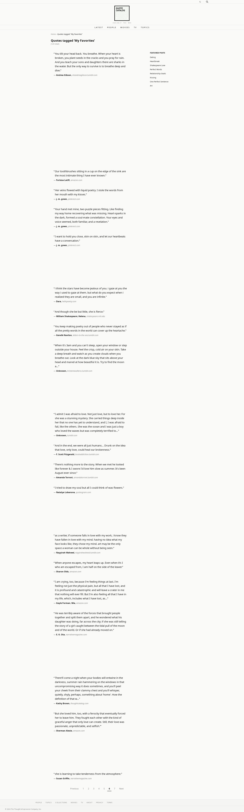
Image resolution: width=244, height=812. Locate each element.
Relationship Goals (158, 73)
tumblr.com (72, 435)
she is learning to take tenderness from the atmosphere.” (88, 774)
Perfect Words (156, 69)
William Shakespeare (66, 316)
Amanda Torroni (64, 477)
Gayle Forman (63, 603)
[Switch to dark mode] (200, 1)
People (111, 27)
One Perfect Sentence (159, 81)
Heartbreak (154, 61)
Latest (99, 27)
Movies (125, 27)
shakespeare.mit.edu (96, 316)
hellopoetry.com (69, 301)
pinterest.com (74, 199)
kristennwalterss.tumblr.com (79, 370)
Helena (82, 316)
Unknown (61, 370)
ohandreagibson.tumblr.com (84, 75)
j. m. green (61, 199)
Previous (74, 788)
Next (121, 788)
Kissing (153, 77)
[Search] (207, 2)
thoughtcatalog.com (79, 703)
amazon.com (76, 180)
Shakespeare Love (157, 65)
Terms (110, 802)
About (90, 802)
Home (53, 34)
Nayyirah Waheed (65, 552)
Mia (73, 603)
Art (151, 85)
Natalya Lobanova (65, 492)
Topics (145, 27)
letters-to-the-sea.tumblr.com (85, 335)
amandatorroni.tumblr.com (86, 477)
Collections (61, 802)
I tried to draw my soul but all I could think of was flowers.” (89, 487)
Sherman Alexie (64, 730)
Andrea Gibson (63, 75)
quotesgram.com (83, 492)
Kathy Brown (63, 703)
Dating (153, 57)
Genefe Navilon (64, 335)
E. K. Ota (60, 634)
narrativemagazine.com (76, 634)
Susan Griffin (63, 778)
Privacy (99, 802)
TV (135, 27)
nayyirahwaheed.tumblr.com (87, 552)
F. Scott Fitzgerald (65, 454)
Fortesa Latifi (63, 180)
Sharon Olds (62, 571)
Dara (58, 301)
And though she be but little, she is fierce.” (79, 311)
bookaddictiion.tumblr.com (87, 454)
